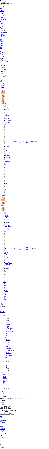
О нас (1, 421)
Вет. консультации (2, 422)
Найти (1, 445)
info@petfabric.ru (3, 67)
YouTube (3, 74)
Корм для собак (8, 340)
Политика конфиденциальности (45, 442)
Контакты (1, 423)
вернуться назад (2, 411)
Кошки (1, 416)
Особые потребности (9, 347)
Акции (1, 418)
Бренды (1, 417)
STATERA (7, 365)
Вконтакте (3, 403)
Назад (5, 314)
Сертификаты (2, 424)
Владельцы (1, 426)
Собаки (6, 338)
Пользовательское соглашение (37, 442)
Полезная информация (3, 420)
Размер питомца (8, 353)
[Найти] (1, 4)
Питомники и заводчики (3, 427)
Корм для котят (8, 324)
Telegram (3, 73)
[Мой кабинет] (0, 308)
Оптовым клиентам (2, 429)
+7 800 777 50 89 (2, 57)
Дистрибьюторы (2, 428)
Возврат (1, 419)
